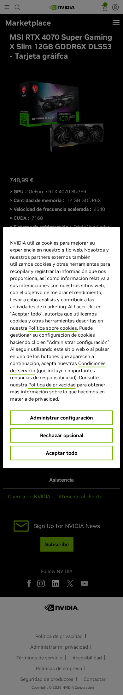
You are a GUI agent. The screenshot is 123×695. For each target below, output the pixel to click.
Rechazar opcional (61, 435)
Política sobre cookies (52, 328)
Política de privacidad (52, 385)
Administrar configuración (61, 417)
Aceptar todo (61, 453)
